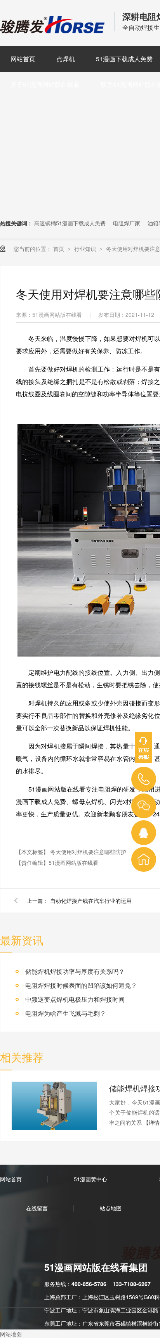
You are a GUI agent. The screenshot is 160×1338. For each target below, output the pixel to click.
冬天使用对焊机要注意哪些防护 (88, 852)
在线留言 (37, 1208)
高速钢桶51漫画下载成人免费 (70, 223)
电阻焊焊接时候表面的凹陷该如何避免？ (81, 985)
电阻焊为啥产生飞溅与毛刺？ (65, 1013)
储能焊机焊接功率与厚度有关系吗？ (75, 971)
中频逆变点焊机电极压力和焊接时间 (75, 999)
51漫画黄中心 (90, 1179)
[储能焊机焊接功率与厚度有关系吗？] (54, 1106)
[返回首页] (143, 859)
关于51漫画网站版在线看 (45, 84)
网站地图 (11, 1334)
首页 (59, 248)
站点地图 (111, 1208)
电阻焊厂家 (126, 223)
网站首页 (22, 58)
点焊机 (65, 58)
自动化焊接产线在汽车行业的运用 (91, 900)
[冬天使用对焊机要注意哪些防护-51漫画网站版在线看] (53, 31)
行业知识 (85, 248)
